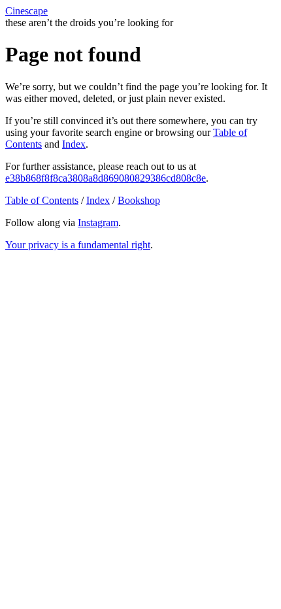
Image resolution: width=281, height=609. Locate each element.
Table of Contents (41, 200)
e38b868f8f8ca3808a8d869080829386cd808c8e (105, 178)
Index (74, 144)
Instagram (98, 222)
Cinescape (26, 10)
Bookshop (139, 200)
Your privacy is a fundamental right (77, 244)
